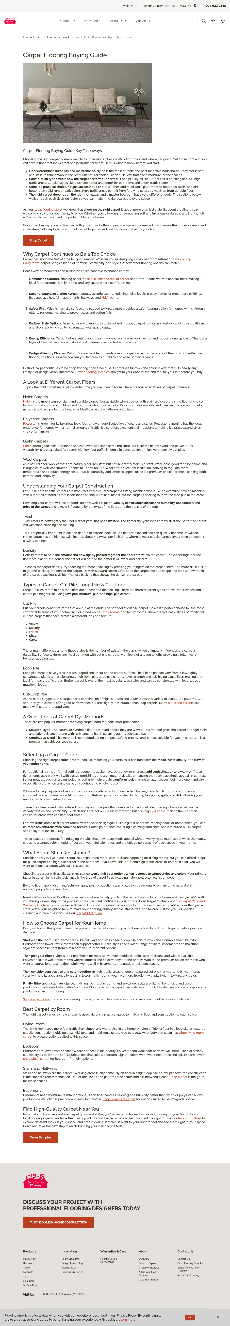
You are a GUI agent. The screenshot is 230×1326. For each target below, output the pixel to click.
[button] (203, 21)
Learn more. (127, 1319)
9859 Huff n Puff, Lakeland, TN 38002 (64, 1294)
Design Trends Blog (72, 1263)
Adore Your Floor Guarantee (148, 1273)
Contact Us (143, 21)
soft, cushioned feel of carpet (108, 279)
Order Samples (40, 1137)
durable (159, 811)
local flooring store (48, 209)
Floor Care (28, 1281)
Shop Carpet (38, 240)
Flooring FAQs (69, 1267)
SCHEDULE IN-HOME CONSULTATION (61, 1222)
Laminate (28, 1272)
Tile (25, 1276)
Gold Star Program (149, 1279)
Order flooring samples (93, 372)
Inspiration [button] (91, 21)
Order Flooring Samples (190, 1263)
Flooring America (32, 37)
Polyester (30, 423)
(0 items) (223, 21)
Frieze (33, 632)
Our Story (144, 1259)
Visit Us (128, 6)
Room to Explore (148, 1263)
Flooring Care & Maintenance (108, 1260)
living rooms (110, 612)
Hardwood (29, 1263)
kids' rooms (110, 297)
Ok (190, 1317)
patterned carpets (181, 703)
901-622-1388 (215, 5)
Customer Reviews (149, 1267)
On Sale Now (30, 1285)
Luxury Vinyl (29, 1259)
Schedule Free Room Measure (188, 1269)
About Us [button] (116, 21)
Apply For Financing (188, 1275)
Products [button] (65, 21)
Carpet (65, 37)
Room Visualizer (189, 1118)
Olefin (27, 446)
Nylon (27, 401)
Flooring (51, 37)
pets (128, 862)
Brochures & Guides (72, 1272)
